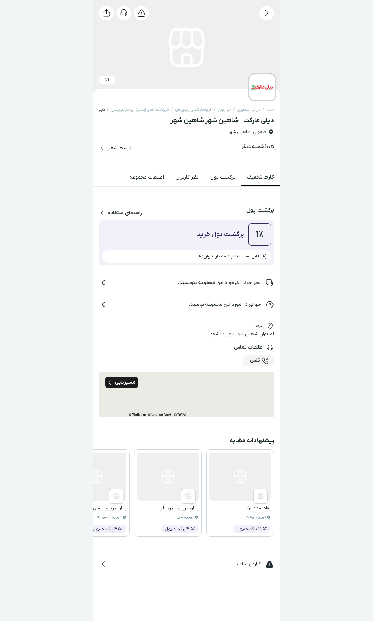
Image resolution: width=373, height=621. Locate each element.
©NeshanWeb (160, 415)
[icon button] (266, 13)
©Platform (137, 415)
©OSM (180, 415)
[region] (186, 394)
